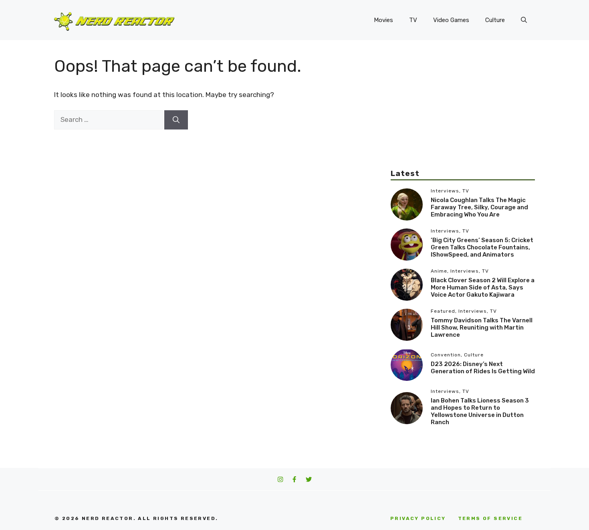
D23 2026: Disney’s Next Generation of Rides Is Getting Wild (483, 367)
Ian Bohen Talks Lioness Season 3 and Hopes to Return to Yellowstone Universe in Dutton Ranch (480, 411)
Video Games (451, 20)
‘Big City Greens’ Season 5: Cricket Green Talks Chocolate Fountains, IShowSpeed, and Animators (482, 247)
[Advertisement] (463, 112)
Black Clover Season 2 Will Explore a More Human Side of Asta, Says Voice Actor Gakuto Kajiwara (483, 287)
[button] (524, 20)
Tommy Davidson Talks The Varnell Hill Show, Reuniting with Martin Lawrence (482, 327)
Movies (383, 20)
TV (413, 20)
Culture (495, 20)
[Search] (176, 119)
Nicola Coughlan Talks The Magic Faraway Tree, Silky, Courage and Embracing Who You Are (479, 207)
